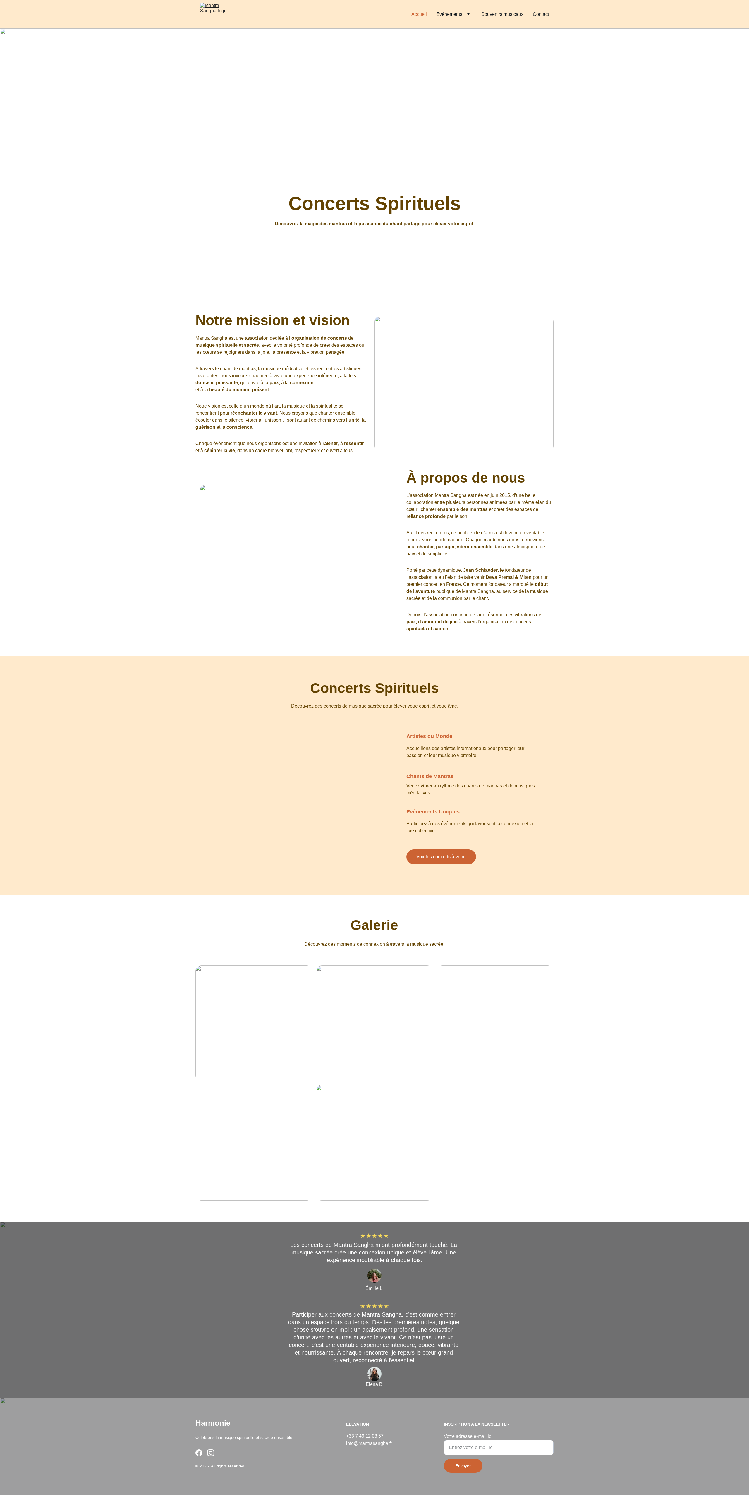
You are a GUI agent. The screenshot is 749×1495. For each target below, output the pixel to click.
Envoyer (463, 1465)
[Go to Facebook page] (198, 1452)
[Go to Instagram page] (210, 1452)
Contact (541, 14)
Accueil (419, 14)
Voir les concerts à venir (441, 856)
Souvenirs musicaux (502, 14)
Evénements (449, 14)
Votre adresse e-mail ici (468, 1436)
